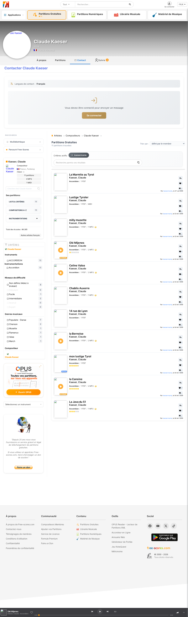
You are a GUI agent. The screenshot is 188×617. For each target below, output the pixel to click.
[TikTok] (174, 526)
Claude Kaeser (14, 249)
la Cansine (77, 381)
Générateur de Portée (122, 542)
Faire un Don (47, 543)
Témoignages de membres (18, 534)
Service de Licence (50, 534)
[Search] (38, 188)
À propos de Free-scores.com (20, 524)
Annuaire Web (118, 537)
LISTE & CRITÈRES (23, 201)
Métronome (117, 551)
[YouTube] (158, 526)
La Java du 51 (77, 403)
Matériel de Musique (90, 538)
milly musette (78, 221)
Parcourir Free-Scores (19, 149)
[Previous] (92, 611)
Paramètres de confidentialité (20, 548)
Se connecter (94, 115)
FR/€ (181, 4)
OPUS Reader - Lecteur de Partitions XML (124, 526)
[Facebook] (150, 526)
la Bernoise (77, 335)
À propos (41, 60)
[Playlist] (184, 612)
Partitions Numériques (90, 534)
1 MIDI (29, 183)
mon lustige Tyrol (80, 358)
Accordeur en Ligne (121, 532)
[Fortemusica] (149, 556)
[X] (166, 526)
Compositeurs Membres (52, 524)
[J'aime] (31, 612)
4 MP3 (29, 179)
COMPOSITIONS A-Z (23, 210)
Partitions (60, 60)
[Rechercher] (130, 4)
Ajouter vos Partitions (51, 529)
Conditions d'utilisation (16, 538)
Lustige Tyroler (78, 199)
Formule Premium (49, 538)
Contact (81, 60)
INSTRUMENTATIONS (18, 218)
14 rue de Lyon (78, 312)
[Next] (107, 611)
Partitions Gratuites (89, 524)
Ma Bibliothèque (17, 142)
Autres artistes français (30, 235)
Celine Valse (77, 267)
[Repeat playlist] (115, 612)
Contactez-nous (13, 529)
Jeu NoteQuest (119, 546)
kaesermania (80, 155)
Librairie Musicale (88, 529)
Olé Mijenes (77, 244)
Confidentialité (13, 543)
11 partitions (29, 175)
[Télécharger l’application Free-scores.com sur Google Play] (164, 537)
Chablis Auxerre (79, 290)
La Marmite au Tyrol (81, 176)
